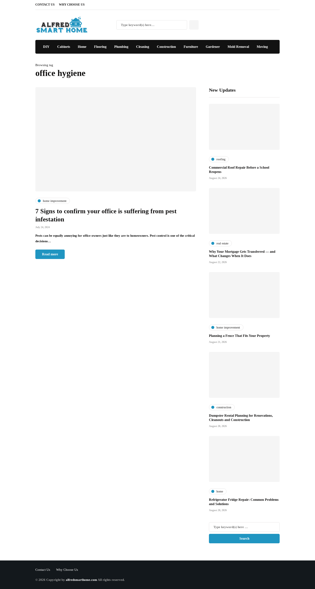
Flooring (100, 46)
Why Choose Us (72, 4)
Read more (50, 254)
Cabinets (63, 46)
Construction (166, 46)
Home (82, 46)
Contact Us (45, 4)
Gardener (213, 46)
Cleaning (142, 46)
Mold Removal (238, 46)
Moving (262, 46)
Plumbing (121, 46)
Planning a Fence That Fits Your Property (239, 336)
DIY (46, 46)
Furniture (191, 46)
